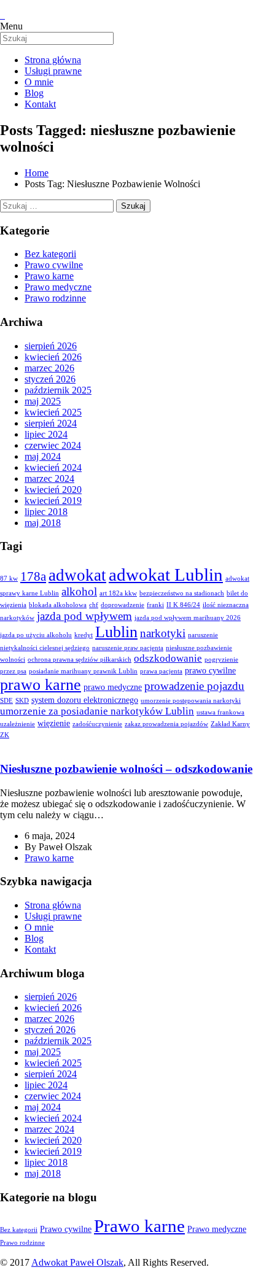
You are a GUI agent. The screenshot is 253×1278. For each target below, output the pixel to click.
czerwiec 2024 (53, 445)
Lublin (116, 632)
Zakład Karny (230, 724)
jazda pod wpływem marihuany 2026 (187, 617)
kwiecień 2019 (53, 500)
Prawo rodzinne (55, 298)
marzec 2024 (49, 478)
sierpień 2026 (51, 346)
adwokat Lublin (166, 574)
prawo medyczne (113, 687)
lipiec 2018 (46, 511)
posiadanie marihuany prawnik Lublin (83, 671)
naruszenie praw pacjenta (127, 648)
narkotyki (162, 633)
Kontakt (40, 949)
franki (155, 605)
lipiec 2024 (46, 434)
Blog (34, 938)
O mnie (39, 927)
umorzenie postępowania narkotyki (191, 700)
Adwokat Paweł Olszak (77, 1262)
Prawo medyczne (58, 287)
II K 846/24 (183, 605)
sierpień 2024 (51, 423)
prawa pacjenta (161, 671)
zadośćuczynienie (97, 724)
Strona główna (53, 905)
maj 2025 (43, 401)
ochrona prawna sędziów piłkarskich (79, 659)
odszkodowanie (168, 658)
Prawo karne (49, 276)
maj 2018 (43, 522)
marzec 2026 (49, 368)
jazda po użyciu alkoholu (36, 635)
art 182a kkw (118, 593)
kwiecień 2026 (53, 357)
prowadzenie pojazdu (194, 686)
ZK (4, 735)
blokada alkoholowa (58, 605)
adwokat (77, 575)
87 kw (9, 578)
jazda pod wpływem (84, 616)
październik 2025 (58, 390)
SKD (22, 700)
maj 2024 (43, 456)
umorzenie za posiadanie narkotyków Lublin (97, 711)
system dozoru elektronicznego (84, 700)
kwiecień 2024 (53, 467)
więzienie (53, 723)
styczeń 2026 (50, 379)
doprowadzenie (122, 605)
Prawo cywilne (54, 265)
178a (33, 576)
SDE (6, 700)
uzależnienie (17, 724)
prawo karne (40, 685)
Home (37, 173)
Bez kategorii (50, 254)
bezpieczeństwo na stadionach (181, 593)
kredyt (83, 635)
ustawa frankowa (220, 712)
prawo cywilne (210, 670)
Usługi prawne (53, 916)
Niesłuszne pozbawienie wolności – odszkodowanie (126, 768)
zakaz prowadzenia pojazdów (166, 724)
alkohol (79, 591)
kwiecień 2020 (53, 489)
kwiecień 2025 (53, 412)
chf (93, 605)
